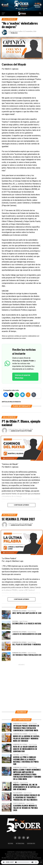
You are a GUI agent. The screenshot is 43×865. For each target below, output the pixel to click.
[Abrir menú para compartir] (28, 394)
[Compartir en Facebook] (5, 394)
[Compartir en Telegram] (22, 394)
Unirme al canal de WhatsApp (22, 376)
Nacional (10, 843)
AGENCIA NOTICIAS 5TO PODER (21, 431)
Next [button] (40, 4)
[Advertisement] (21, 687)
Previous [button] (2, 4)
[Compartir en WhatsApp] (17, 394)
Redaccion (14, 33)
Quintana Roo (31, 843)
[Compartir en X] (11, 394)
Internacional (20, 843)
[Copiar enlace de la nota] (33, 394)
